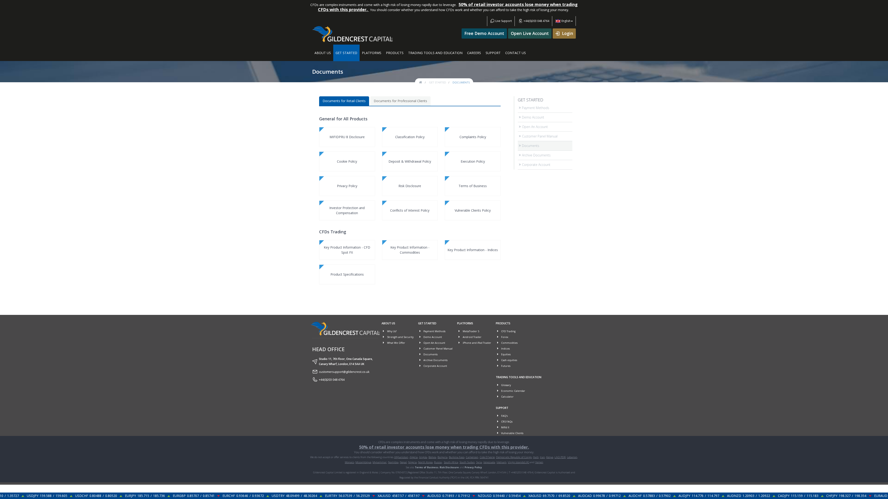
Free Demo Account (484, 33)
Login (567, 33)
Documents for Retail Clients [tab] (344, 101)
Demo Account (533, 117)
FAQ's (504, 415)
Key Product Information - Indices (472, 250)
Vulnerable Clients (511, 433)
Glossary (505, 385)
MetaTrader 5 (470, 331)
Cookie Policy (347, 161)
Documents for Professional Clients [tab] (400, 101)
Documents (530, 145)
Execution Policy (473, 161)
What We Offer (395, 342)
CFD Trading (507, 331)
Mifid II (504, 427)
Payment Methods (535, 108)
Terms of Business (473, 186)
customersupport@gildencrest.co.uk (344, 372)
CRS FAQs (506, 421)
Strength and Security (399, 337)
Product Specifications (347, 274)
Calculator (507, 396)
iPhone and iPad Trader (476, 342)
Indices (505, 348)
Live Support (503, 21)
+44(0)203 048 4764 (536, 21)
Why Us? (391, 331)
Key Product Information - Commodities (409, 250)
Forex (504, 337)
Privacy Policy (347, 186)
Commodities (509, 342)
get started (437, 82)
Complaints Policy (472, 137)
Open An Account (535, 127)
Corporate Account (536, 164)
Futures (505, 366)
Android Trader (471, 337)
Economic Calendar (512, 391)
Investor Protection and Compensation (347, 210)
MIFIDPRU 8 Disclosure (347, 137)
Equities (505, 354)
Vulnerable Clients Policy (473, 210)
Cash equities (508, 360)
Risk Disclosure (409, 186)
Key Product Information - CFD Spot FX (347, 250)
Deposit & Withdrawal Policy (409, 161)
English (565, 21)
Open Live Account (530, 33)
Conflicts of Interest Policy (409, 210)
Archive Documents (536, 155)
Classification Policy (410, 137)
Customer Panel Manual (540, 136)
